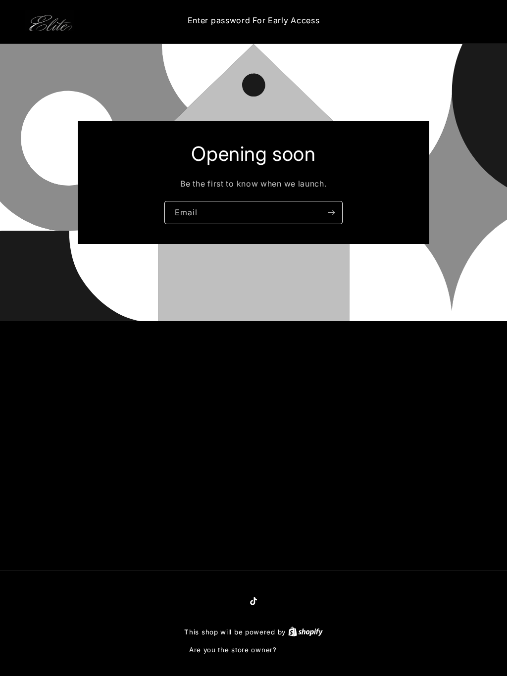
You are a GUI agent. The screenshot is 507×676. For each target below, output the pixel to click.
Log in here (298, 650)
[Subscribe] (331, 212)
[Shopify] (305, 632)
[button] (437, 20)
